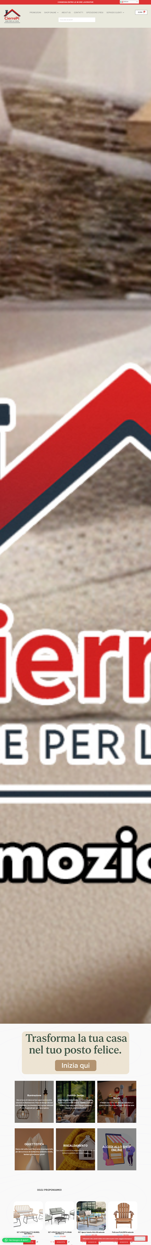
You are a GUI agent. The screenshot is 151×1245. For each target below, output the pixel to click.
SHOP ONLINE (50, 12)
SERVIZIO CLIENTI (114, 12)
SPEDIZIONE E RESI (94, 12)
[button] (51, 12)
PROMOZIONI (35, 12)
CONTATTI (78, 12)
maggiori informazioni (125, 1238)
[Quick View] (54, 1242)
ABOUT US (66, 12)
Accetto (140, 1239)
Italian (125, 2)
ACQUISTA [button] (61, 1242)
